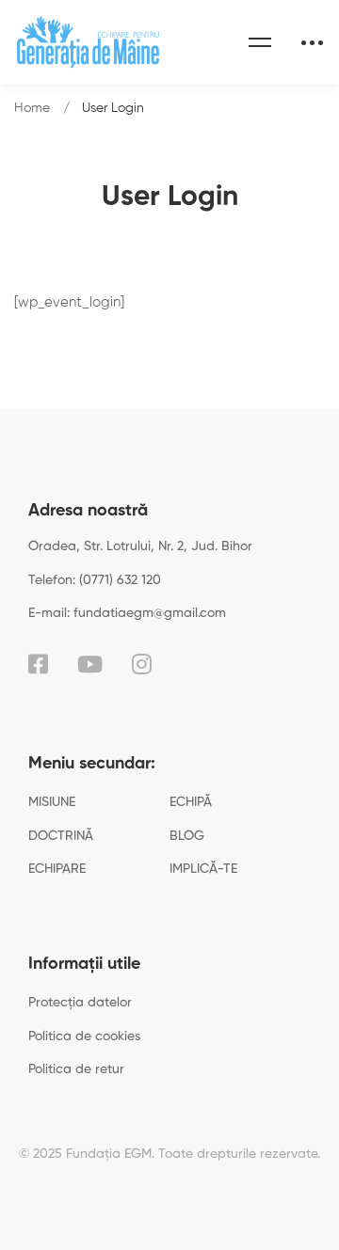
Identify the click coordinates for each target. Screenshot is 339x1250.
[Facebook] (38, 664)
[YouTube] (90, 664)
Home (32, 108)
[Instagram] (142, 664)
